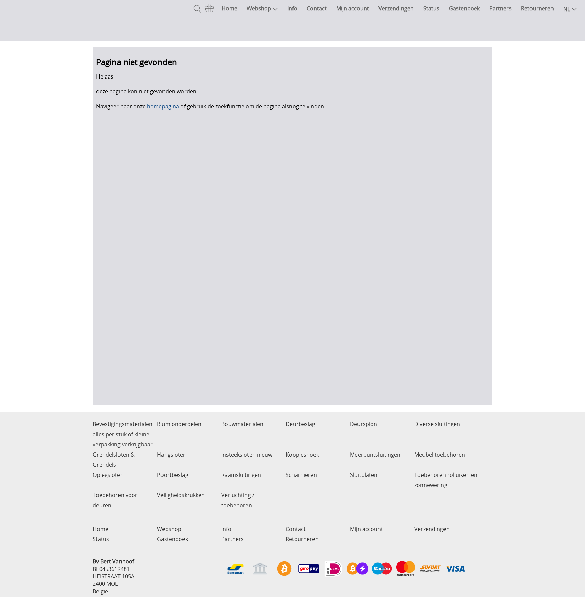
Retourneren (537, 8)
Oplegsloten (108, 475)
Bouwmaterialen (242, 424)
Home (229, 8)
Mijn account (352, 8)
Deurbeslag (300, 424)
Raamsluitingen (241, 475)
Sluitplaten (363, 475)
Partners (500, 8)
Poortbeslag (172, 475)
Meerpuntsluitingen (375, 454)
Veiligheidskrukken (181, 495)
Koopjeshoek (302, 454)
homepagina (163, 106)
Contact (317, 8)
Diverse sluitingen (437, 424)
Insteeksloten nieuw (246, 454)
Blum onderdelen (179, 424)
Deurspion (363, 424)
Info (292, 8)
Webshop (259, 8)
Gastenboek (464, 8)
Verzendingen (396, 8)
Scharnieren (301, 475)
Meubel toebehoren (439, 454)
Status (431, 8)
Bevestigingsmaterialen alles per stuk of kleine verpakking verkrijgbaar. (123, 434)
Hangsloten (172, 454)
